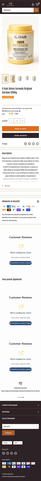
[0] (37, 4)
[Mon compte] (33, 4)
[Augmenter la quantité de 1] (22, 121)
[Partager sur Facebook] (25, 143)
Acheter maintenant (20, 135)
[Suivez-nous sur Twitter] (7, 453)
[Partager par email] (37, 143)
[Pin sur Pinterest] (29, 143)
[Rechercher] (36, 10)
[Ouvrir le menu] (3, 4)
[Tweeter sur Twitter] (33, 143)
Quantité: (5, 121)
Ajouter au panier (20, 128)
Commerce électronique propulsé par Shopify (13, 476)
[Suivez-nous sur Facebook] (3, 453)
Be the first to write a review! (20, 263)
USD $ (16, 443)
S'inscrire (8, 433)
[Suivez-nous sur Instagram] (11, 453)
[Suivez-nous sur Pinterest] (15, 453)
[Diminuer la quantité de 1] (11, 121)
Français (5, 443)
